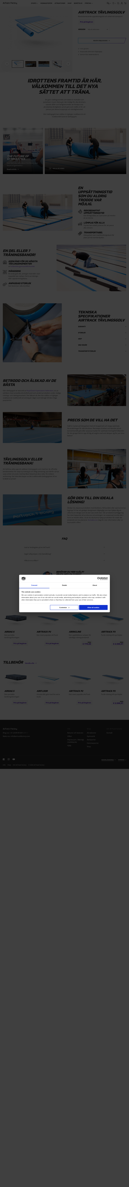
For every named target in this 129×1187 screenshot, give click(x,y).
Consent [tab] (34, 585)
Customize (63, 607)
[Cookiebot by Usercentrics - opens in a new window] (99, 578)
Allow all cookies (93, 607)
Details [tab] (64, 585)
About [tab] (95, 585)
